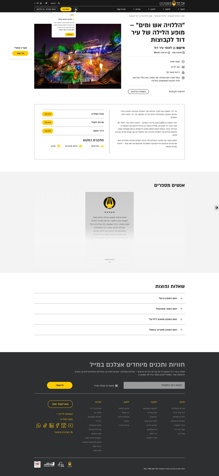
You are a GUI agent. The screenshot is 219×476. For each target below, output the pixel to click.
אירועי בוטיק (124, 408)
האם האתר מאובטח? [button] (166, 308)
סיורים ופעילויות (178, 408)
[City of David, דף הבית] (172, 3)
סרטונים (153, 417)
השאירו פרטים (138, 91)
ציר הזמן (153, 433)
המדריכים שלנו (151, 421)
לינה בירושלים (179, 417)
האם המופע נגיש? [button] (168, 298)
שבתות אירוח (123, 417)
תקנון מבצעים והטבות (92, 442)
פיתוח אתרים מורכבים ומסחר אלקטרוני (164, 469)
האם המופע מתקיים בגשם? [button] (163, 329)
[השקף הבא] (74, 83)
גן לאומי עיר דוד (164, 48)
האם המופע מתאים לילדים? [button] (163, 319)
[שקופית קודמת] (81, 83)
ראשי (183, 16)
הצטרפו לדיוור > (64, 414)
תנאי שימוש (96, 433)
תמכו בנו (97, 412)
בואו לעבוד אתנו (60, 404)
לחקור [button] (167, 9)
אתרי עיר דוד (179, 429)
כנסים (126, 421)
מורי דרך (181, 433)
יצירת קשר (121, 9)
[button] (46, 3)
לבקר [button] (182, 9)
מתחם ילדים (152, 425)
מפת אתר (97, 450)
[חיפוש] (59, 3)
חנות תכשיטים (95, 425)
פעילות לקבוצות (173, 16)
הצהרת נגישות (62, 432)
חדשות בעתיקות (150, 408)
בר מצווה (125, 412)
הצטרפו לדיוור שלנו (93, 438)
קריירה (98, 421)
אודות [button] (138, 9)
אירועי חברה (124, 425)
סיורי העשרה (179, 425)
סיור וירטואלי (151, 438)
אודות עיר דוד (95, 408)
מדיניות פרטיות (95, 429)
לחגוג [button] (152, 9)
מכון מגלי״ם (152, 412)
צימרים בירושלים (178, 421)
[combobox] (54, 3)
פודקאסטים (152, 429)
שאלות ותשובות (94, 417)
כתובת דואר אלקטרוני (171, 385)
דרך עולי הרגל (179, 412)
